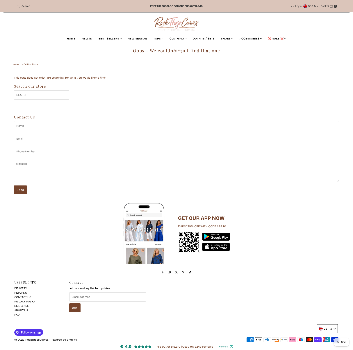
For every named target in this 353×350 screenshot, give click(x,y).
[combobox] (68, 6)
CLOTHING (177, 38)
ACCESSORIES (250, 38)
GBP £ (312, 6)
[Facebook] (163, 272)
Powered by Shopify (64, 339)
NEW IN (87, 38)
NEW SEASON (137, 38)
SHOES (226, 38)
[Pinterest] (183, 272)
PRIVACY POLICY (25, 301)
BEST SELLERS (109, 38)
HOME (71, 38)
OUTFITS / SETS (204, 38)
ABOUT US (21, 310)
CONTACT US (22, 297)
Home (16, 64)
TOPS (157, 38)
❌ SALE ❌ (276, 38)
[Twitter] (176, 272)
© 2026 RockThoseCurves (31, 339)
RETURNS (20, 292)
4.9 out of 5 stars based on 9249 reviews (185, 346)
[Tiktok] (190, 272)
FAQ (17, 314)
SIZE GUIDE (21, 306)
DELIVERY (20, 288)
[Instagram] (169, 272)
